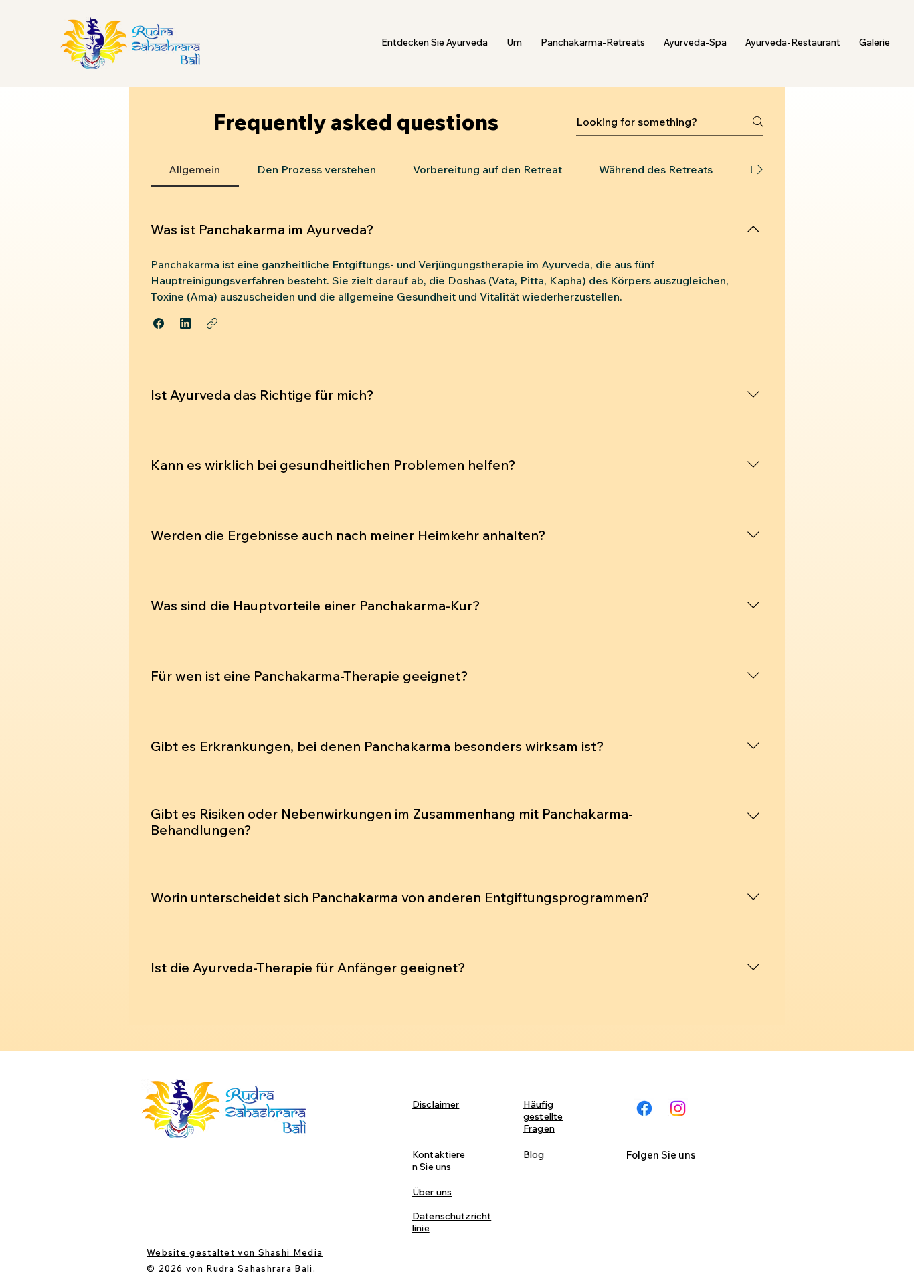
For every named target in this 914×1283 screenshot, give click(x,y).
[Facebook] (644, 1108)
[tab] (195, 169)
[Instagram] (678, 1108)
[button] (434, 42)
